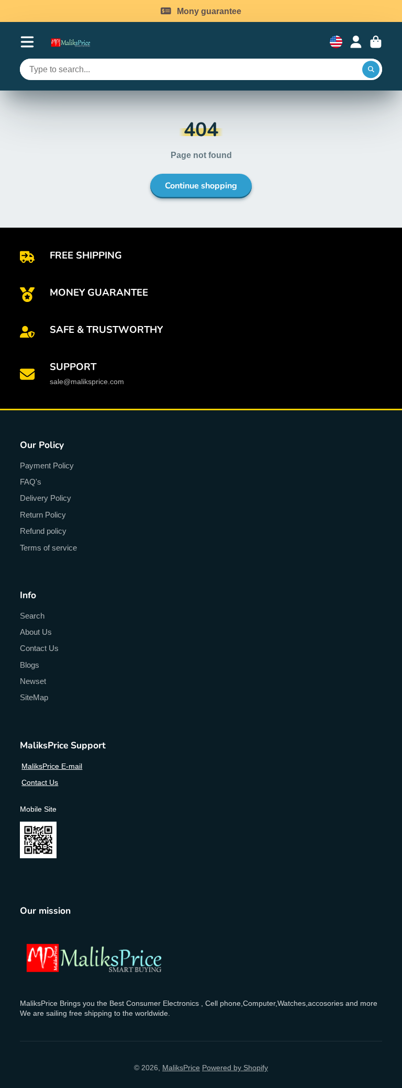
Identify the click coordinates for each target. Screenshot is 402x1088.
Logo (75, 42)
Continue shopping (201, 186)
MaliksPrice (181, 1067)
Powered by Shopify (235, 1067)
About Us (36, 631)
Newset (33, 681)
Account (356, 42)
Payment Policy (47, 465)
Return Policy (43, 514)
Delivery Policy (45, 497)
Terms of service (48, 547)
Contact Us (39, 648)
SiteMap (34, 697)
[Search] (371, 69)
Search (32, 615)
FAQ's (30, 481)
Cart (376, 42)
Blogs (29, 664)
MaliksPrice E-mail (51, 766)
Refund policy (43, 530)
